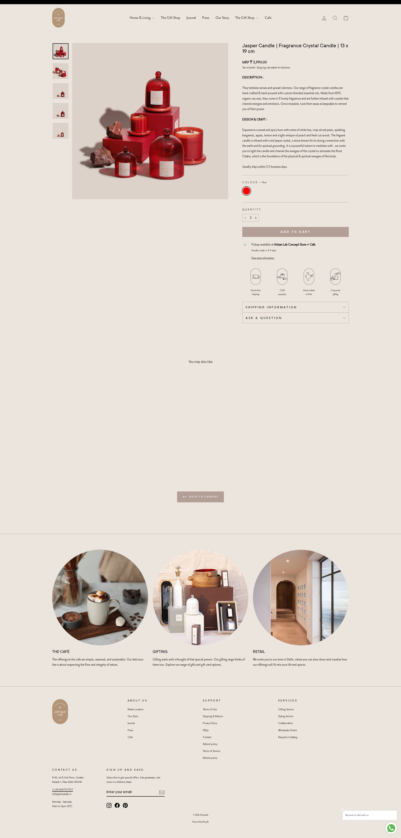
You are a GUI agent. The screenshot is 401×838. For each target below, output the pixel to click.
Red (246, 191)
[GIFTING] (201, 598)
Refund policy (210, 744)
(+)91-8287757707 (62, 789)
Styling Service (285, 716)
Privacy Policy (210, 723)
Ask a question (264, 318)
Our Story (222, 18)
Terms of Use (210, 709)
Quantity (251, 209)
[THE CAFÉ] (100, 598)
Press (205, 18)
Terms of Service (211, 751)
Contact (207, 737)
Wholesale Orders (287, 730)
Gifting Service (286, 709)
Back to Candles (203, 496)
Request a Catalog (287, 737)
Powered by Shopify (200, 822)
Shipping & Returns (213, 716)
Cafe (268, 18)
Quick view (87, 440)
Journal (191, 18)
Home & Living (140, 18)
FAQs (206, 730)
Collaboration (285, 723)
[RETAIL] (301, 598)
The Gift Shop (170, 18)
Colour (254, 182)
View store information (262, 258)
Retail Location (135, 709)
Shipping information (271, 307)
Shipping (261, 67)
